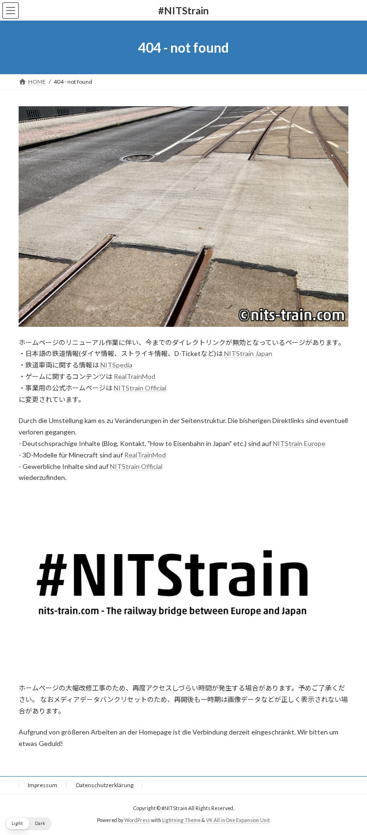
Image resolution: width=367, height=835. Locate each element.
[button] (28, 823)
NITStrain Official (140, 388)
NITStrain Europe (299, 443)
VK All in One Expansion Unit (238, 820)
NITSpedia (116, 365)
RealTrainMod (134, 376)
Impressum (42, 785)
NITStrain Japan (248, 353)
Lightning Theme (181, 820)
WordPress (137, 820)
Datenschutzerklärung (104, 785)
